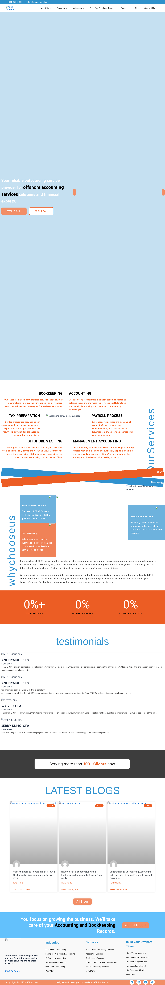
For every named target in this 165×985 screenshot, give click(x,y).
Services (61, 8)
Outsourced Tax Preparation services (101, 962)
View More (50, 971)
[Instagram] (138, 982)
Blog (137, 8)
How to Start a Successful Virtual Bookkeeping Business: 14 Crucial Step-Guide (82, 875)
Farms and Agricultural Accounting (60, 954)
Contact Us (149, 8)
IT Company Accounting (56, 958)
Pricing (124, 8)
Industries (77, 8)
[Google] (152, 982)
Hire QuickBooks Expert (136, 966)
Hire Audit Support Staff (136, 962)
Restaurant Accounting (55, 966)
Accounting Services (94, 954)
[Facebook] (132, 982)
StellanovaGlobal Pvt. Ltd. (97, 982)
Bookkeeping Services (95, 958)
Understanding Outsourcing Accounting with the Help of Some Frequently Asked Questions (131, 875)
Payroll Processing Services (97, 966)
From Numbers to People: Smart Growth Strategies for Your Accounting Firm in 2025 (34, 875)
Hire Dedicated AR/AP (135, 970)
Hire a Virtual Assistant (136, 953)
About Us (44, 8)
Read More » (19, 883)
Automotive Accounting (56, 962)
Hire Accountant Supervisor (138, 957)
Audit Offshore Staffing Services (100, 949)
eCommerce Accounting (56, 949)
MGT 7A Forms (12, 971)
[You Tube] (145, 982)
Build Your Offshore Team (101, 8)
